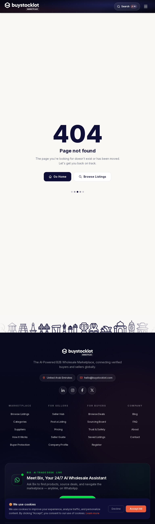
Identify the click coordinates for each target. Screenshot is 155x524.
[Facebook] (82, 390)
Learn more (92, 513)
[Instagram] (73, 390)
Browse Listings (95, 176)
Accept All (136, 508)
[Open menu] (145, 6)
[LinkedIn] (63, 390)
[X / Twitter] (92, 390)
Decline (116, 508)
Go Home (59, 176)
